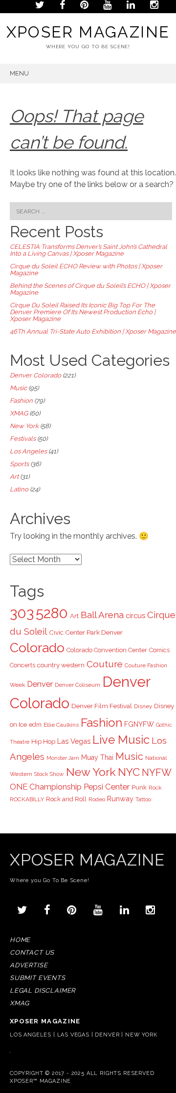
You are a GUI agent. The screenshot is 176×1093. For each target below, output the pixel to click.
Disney (143, 706)
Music (18, 388)
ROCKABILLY (27, 799)
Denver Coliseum (77, 684)
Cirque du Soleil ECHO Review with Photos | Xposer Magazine (86, 270)
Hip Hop (43, 741)
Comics (159, 650)
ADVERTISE (28, 965)
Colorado (37, 647)
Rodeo (96, 799)
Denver (40, 684)
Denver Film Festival (101, 706)
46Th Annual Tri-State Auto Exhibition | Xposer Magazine (93, 331)
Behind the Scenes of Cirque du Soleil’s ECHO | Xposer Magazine (90, 289)
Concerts (22, 665)
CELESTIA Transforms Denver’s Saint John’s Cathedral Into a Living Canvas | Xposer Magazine (88, 250)
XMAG (19, 413)
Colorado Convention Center (106, 650)
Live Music (121, 740)
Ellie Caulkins (61, 724)
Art (14, 476)
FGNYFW (139, 724)
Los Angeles (28, 451)
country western (61, 665)
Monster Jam (62, 758)
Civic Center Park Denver (86, 632)
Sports (19, 464)
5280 (52, 613)
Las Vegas (73, 741)
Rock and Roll (66, 799)
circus (135, 615)
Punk (139, 787)
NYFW (157, 772)
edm (35, 724)
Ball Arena (102, 614)
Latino (19, 489)
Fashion (21, 400)
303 (22, 613)
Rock (155, 787)
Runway (120, 798)
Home (20, 939)
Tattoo (143, 799)
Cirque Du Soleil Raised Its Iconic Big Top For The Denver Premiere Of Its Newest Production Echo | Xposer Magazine (82, 312)
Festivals (23, 438)
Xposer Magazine (88, 32)
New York (24, 426)
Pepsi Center (107, 786)
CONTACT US (32, 952)
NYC (129, 772)
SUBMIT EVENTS (38, 977)
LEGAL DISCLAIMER (42, 990)
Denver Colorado (35, 375)
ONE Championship (46, 786)
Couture (105, 664)
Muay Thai (97, 757)
